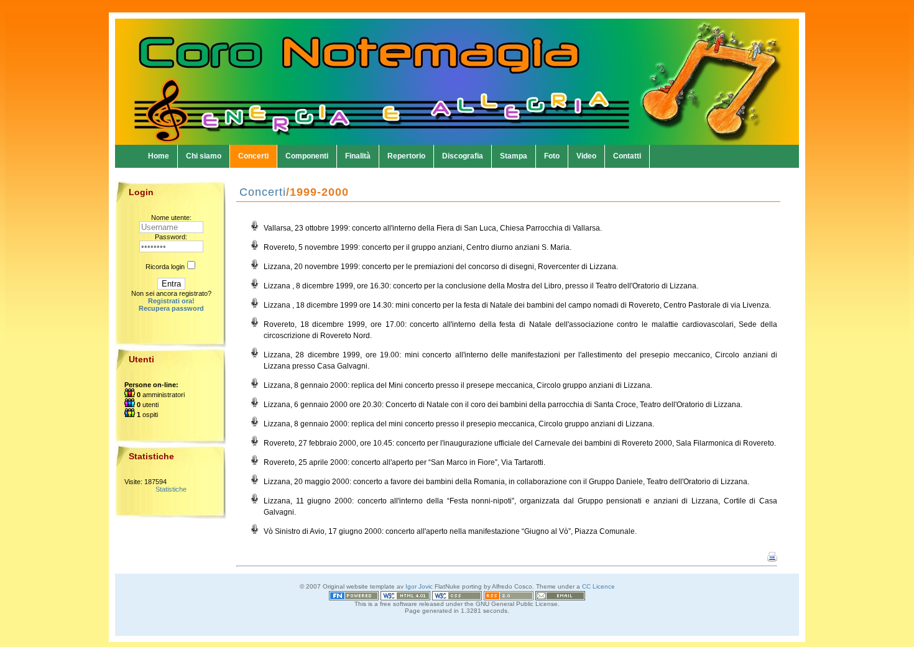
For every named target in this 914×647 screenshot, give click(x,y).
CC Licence (598, 586)
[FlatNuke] (354, 593)
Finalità (358, 156)
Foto (552, 156)
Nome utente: (171, 217)
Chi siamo (203, 156)
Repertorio (406, 156)
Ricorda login (165, 266)
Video (586, 156)
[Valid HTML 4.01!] (405, 593)
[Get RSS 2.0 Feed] (508, 593)
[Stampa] (772, 559)
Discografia (462, 156)
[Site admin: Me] (560, 593)
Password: (171, 237)
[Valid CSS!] (457, 593)
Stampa (513, 156)
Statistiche (171, 489)
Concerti (253, 156)
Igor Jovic (419, 586)
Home (158, 156)
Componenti (306, 156)
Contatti (627, 156)
